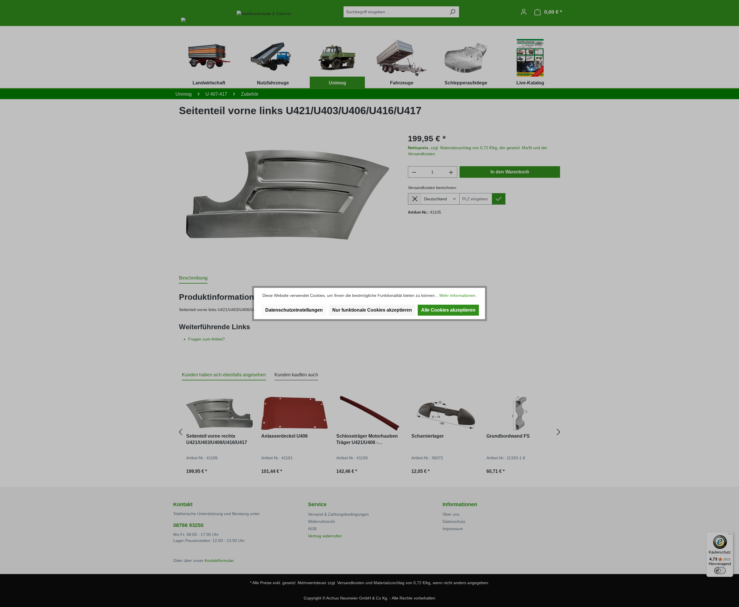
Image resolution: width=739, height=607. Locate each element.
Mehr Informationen (457, 295)
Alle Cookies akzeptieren (448, 310)
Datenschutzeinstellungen (294, 310)
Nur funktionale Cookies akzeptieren (372, 310)
